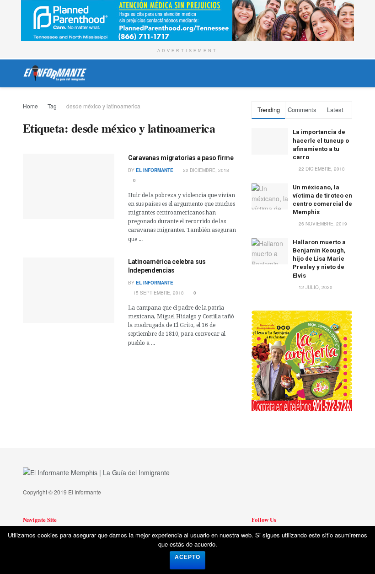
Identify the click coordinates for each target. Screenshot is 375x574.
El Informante (154, 170)
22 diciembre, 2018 (205, 170)
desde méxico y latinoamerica (103, 106)
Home (30, 106)
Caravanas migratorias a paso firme (180, 157)
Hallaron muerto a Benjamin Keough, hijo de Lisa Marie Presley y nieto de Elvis (319, 259)
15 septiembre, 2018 (158, 293)
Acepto (187, 557)
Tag (52, 106)
